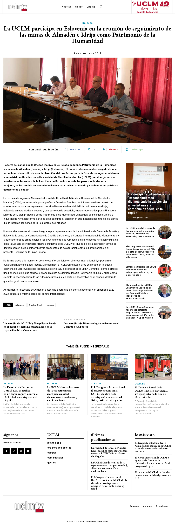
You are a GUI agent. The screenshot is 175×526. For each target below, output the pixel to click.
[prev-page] (159, 169)
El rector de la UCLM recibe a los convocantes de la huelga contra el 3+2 (153, 475)
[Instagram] (14, 451)
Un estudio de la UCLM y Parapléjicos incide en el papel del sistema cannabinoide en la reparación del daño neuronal (29, 327)
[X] (21, 451)
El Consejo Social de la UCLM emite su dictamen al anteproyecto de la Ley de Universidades (141, 271)
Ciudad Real (35, 305)
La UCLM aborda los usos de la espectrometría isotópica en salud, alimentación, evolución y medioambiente (140, 232)
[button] (101, 7)
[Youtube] (28, 451)
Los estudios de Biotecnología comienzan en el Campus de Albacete (91, 325)
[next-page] (165, 169)
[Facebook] (6, 451)
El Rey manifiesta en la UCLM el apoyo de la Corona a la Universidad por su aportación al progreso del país (152, 462)
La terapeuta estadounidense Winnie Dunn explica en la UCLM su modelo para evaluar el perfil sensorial (153, 447)
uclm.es (87, 23)
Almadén (20, 305)
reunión (50, 305)
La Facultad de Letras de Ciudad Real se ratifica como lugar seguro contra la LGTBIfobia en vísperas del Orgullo (20, 393)
